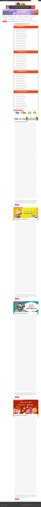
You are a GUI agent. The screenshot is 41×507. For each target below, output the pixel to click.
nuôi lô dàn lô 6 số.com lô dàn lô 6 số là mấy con (24, 467)
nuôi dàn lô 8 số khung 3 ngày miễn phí (20, 360)
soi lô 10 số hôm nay (19, 286)
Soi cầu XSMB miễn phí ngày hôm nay (30, 282)
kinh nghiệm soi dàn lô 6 (18, 456)
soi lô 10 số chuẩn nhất (27, 285)
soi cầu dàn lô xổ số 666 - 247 (22, 269)
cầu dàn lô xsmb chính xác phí (32, 230)
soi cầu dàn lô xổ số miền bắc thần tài (29, 271)
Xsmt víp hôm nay (32, 16)
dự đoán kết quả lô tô (31, 161)
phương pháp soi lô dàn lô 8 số (22, 368)
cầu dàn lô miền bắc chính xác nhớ (30, 222)
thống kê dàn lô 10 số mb (22, 290)
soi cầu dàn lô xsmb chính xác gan (25, 193)
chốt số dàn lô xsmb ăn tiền (28, 152)
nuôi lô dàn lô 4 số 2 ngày (31, 168)
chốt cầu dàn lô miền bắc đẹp (19, 138)
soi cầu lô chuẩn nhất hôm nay (31, 278)
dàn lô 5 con (28, 347)
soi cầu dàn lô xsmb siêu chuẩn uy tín (27, 277)
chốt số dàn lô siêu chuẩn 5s (20, 245)
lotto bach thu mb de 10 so (29, 165)
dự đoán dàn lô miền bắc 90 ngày (32, 450)
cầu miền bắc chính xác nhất (27, 325)
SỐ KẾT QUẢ (30, 19)
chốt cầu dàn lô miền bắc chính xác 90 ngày (26, 134)
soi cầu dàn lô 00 (28, 176)
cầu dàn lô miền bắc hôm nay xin (30, 320)
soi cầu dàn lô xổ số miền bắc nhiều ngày (24, 189)
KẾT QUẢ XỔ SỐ (5, 19)
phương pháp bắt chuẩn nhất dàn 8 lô (29, 364)
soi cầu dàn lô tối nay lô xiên (32, 185)
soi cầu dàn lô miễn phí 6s (32, 182)
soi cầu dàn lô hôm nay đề (31, 260)
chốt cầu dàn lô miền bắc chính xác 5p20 (26, 133)
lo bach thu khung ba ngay (26, 354)
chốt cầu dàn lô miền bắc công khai (22, 137)
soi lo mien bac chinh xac (24, 287)
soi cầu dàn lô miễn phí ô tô (30, 184)
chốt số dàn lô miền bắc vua (29, 338)
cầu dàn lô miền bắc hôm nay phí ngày (22, 127)
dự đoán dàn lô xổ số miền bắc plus (26, 351)
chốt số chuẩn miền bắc (18, 142)
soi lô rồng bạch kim (30, 287)
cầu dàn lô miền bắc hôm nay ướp (19, 128)
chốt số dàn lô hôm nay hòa (32, 144)
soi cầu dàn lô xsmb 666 (24, 192)
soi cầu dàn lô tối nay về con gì (26, 186)
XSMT (33, 17)
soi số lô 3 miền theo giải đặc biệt (28, 197)
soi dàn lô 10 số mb (27, 283)
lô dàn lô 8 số (17, 357)
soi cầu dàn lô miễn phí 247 (24, 182)
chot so (30, 141)
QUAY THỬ (27, 19)
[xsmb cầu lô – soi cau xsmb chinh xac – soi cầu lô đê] (20, 14)
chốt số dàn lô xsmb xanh (29, 448)
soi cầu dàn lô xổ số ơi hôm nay (32, 190)
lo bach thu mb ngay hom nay (33, 355)
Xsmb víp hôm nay (20, 16)
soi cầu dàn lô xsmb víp (28, 196)
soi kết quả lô (22, 197)
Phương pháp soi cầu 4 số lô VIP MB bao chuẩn (21, 173)
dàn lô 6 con (25, 449)
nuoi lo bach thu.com (24, 168)
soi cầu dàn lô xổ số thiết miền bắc (30, 191)
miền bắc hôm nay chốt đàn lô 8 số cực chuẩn (23, 359)
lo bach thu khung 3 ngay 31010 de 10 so (26, 353)
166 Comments (25, 292)
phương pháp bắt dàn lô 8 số (26, 365)
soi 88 (20, 175)
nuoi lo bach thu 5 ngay (18, 168)
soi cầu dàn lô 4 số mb (26, 178)
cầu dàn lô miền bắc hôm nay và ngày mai (29, 128)
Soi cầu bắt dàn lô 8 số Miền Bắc (31, 369)
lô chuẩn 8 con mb (23, 356)
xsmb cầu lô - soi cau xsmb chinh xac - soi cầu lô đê (26, 220)
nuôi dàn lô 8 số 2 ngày (32, 359)
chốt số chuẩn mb (33, 141)
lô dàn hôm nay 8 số (33, 356)
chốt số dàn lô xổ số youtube (30, 151)
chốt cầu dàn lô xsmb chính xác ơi (23, 141)
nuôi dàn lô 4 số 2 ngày (32, 166)
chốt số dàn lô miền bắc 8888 (31, 337)
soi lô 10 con (18, 284)
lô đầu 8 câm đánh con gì (27, 357)
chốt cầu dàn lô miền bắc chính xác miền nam (29, 135)
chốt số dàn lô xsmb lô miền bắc (31, 153)
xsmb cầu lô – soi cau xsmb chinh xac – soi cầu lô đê (9, 16)
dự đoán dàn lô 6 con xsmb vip (21, 415)
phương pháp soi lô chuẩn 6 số (22, 471)
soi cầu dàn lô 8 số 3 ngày (21, 371)
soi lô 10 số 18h (18, 285)
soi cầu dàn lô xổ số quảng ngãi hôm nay (20, 191)
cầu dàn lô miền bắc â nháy (30, 315)
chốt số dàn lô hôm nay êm (24, 144)
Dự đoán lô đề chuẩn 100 (12, 17)
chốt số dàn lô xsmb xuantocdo (24, 253)
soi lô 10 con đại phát (22, 284)
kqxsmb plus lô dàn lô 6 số (25, 456)
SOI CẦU (17, 19)
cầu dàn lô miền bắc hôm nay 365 (28, 125)
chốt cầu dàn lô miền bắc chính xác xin (20, 136)
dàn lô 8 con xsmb (32, 347)
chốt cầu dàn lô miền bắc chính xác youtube (29, 328)
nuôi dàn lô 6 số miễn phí (31, 463)
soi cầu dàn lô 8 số (27, 370)
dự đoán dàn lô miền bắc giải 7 (24, 255)
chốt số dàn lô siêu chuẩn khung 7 (28, 441)
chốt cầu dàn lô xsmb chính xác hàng (31, 333)
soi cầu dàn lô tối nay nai (18, 186)
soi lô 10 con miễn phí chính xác (30, 284)
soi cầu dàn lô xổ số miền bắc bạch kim (26, 188)
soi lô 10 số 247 (22, 285)
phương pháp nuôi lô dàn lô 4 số (31, 172)
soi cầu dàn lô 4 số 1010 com (18, 177)
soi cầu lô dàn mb (30, 279)
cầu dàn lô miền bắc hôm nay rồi (31, 127)
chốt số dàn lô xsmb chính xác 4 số (29, 446)
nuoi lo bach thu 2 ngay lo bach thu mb (30, 167)
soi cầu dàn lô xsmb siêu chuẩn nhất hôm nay (22, 490)
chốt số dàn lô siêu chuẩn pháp (24, 246)
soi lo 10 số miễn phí (24, 286)
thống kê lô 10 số (24, 291)
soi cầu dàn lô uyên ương (29, 267)
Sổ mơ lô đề (18, 17)
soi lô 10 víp (18, 287)
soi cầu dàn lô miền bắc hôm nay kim (30, 180)
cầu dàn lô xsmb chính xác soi (19, 231)
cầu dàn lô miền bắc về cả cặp (32, 228)
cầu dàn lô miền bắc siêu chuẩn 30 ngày (28, 129)
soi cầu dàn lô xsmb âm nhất (30, 192)
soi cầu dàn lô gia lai (25, 260)
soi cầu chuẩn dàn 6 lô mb (25, 473)
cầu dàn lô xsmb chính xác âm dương (31, 323)
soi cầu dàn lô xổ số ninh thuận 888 (23, 190)
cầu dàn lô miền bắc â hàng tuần (25, 221)
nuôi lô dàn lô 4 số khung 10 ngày (25, 169)
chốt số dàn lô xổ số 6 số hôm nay (28, 247)
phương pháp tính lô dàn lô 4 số (32, 174)
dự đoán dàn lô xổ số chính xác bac (28, 157)
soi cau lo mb (33, 196)
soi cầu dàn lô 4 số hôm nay (19, 178)
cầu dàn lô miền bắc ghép (20, 125)
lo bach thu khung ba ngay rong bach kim (25, 162)
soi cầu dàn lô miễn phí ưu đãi (26, 377)
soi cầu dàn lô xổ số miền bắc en (29, 270)
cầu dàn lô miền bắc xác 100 (18, 229)
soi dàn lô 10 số (22, 283)
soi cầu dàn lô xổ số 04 (29, 379)
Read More (17, 204)
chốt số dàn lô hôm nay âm (29, 143)
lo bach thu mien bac (17, 356)
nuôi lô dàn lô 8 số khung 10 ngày (25, 362)
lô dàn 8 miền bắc (28, 356)
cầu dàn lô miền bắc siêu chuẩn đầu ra (29, 321)
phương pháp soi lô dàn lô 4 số (23, 174)
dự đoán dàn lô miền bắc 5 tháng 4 (27, 254)
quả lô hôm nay (17, 175)
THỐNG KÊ (13, 19)
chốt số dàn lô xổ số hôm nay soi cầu (21, 150)
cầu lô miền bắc (19, 427)
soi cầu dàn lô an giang (19, 260)
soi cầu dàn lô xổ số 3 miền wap (29, 380)
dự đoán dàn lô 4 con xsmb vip (21, 121)
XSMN (31, 17)
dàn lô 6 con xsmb (29, 449)
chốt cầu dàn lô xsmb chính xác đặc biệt (25, 239)
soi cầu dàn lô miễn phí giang (28, 183)
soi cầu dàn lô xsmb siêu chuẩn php (29, 276)
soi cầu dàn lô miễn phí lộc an (22, 184)
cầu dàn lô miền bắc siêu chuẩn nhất (27, 130)
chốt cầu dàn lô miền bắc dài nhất (31, 137)
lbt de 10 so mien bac (31, 456)
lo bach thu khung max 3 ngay (24, 355)
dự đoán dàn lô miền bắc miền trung (28, 451)
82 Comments (20, 198)
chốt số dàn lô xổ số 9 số (23, 149)
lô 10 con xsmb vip (23, 259)
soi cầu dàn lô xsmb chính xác (26, 385)
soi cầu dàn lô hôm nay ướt (27, 261)
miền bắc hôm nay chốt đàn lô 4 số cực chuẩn (23, 166)
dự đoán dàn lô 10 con (19, 254)
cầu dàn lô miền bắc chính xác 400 (21, 222)
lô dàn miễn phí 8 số (21, 357)
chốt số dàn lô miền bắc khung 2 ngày (24, 146)
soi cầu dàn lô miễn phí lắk (24, 376)
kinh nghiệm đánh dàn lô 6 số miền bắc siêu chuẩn (30, 455)
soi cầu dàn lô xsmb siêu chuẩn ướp (30, 388)
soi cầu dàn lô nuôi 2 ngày (24, 185)
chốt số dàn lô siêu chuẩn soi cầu (30, 340)
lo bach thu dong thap (23, 457)
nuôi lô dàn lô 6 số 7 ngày (25, 465)
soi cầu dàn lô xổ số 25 (20, 268)
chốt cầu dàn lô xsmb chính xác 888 (30, 332)
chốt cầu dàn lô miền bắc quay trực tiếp (28, 138)
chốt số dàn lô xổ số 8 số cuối (29, 443)
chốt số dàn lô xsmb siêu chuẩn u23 (29, 154)
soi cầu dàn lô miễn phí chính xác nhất (29, 375)
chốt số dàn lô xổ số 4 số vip (20, 247)
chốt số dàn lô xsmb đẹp (23, 153)
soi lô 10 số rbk (29, 286)
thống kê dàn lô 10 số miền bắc (30, 290)
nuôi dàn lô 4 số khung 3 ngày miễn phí (20, 167)
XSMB (28, 17)
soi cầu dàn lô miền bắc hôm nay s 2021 (28, 181)
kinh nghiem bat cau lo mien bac (19, 455)
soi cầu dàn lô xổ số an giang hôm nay (31, 269)
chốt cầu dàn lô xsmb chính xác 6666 (27, 238)
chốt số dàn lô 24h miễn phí (25, 142)
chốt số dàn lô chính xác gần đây (20, 143)
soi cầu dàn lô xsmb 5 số (25, 384)
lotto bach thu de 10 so (22, 165)
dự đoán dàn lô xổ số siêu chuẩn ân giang (25, 258)
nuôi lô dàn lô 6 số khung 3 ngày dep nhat (22, 466)
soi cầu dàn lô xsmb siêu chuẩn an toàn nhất (28, 275)
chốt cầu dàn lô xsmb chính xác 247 (28, 433)
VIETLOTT (9, 19)
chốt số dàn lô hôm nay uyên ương (19, 145)
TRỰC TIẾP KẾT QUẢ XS (23, 17)
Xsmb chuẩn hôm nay (26, 16)
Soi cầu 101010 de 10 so (24, 175)
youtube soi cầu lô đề (19, 292)
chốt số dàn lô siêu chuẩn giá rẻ (28, 245)
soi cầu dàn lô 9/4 (27, 371)
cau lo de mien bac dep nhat (26, 231)
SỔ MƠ (23, 19)
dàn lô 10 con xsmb (31, 253)
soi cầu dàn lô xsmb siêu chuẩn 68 (22, 194)
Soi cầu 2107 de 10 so (29, 175)
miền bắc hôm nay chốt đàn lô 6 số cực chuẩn (27, 462)
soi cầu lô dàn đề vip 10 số (24, 279)
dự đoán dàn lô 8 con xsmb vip (21, 313)
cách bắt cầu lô (20, 417)
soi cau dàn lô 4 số (33, 176)
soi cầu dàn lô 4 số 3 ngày (26, 177)
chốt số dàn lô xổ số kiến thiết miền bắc (21, 151)
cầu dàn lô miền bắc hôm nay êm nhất (24, 126)
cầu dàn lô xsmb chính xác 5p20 (27, 229)
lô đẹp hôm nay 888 (33, 357)
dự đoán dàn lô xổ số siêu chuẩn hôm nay (22, 161)
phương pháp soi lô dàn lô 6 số (30, 471)
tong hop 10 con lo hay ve (29, 291)
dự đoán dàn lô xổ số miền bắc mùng (23, 159)
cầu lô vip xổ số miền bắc (20, 325)
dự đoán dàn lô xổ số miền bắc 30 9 (25, 158)
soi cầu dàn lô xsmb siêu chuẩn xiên (20, 196)
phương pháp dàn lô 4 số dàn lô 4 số (22, 172)
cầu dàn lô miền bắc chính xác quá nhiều (20, 419)
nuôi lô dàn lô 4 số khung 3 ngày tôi (26, 170)
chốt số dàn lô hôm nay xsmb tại (28, 145)
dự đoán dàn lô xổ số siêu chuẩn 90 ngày (21, 160)
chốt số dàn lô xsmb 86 (21, 152)
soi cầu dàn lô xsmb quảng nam (29, 274)
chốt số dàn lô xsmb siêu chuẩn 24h (19, 154)
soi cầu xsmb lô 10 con (23, 282)
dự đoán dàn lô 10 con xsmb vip (21, 219)
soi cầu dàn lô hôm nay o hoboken (31, 372)
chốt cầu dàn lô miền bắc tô (30, 237)
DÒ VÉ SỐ (20, 19)
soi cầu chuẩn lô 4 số (23, 176)
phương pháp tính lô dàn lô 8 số (30, 368)
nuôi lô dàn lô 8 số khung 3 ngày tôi (26, 363)
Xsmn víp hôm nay (5, 17)
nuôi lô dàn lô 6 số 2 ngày (18, 465)
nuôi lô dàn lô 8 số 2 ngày (31, 361)
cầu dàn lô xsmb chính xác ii (24, 230)
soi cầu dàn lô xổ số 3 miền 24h (27, 268)
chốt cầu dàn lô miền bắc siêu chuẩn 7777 (20, 237)
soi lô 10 (31, 283)
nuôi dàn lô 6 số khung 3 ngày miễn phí (23, 463)
